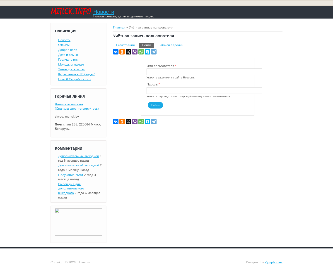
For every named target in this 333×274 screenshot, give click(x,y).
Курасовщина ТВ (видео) (76, 74)
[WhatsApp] (141, 51)
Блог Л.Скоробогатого (74, 79)
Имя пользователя (161, 66)
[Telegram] (154, 51)
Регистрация (125, 45)
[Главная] (71, 14)
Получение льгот (70, 175)
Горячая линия (69, 59)
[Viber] (135, 51)
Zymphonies (273, 262)
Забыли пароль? (171, 45)
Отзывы (64, 45)
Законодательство (71, 69)
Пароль (153, 84)
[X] (128, 51)
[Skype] (147, 51)
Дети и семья (68, 55)
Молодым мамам (71, 64)
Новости (103, 12)
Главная (119, 27)
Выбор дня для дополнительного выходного (71, 188)
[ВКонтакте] (115, 51)
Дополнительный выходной (78, 156)
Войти (148, 45)
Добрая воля (67, 50)
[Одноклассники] (122, 51)
